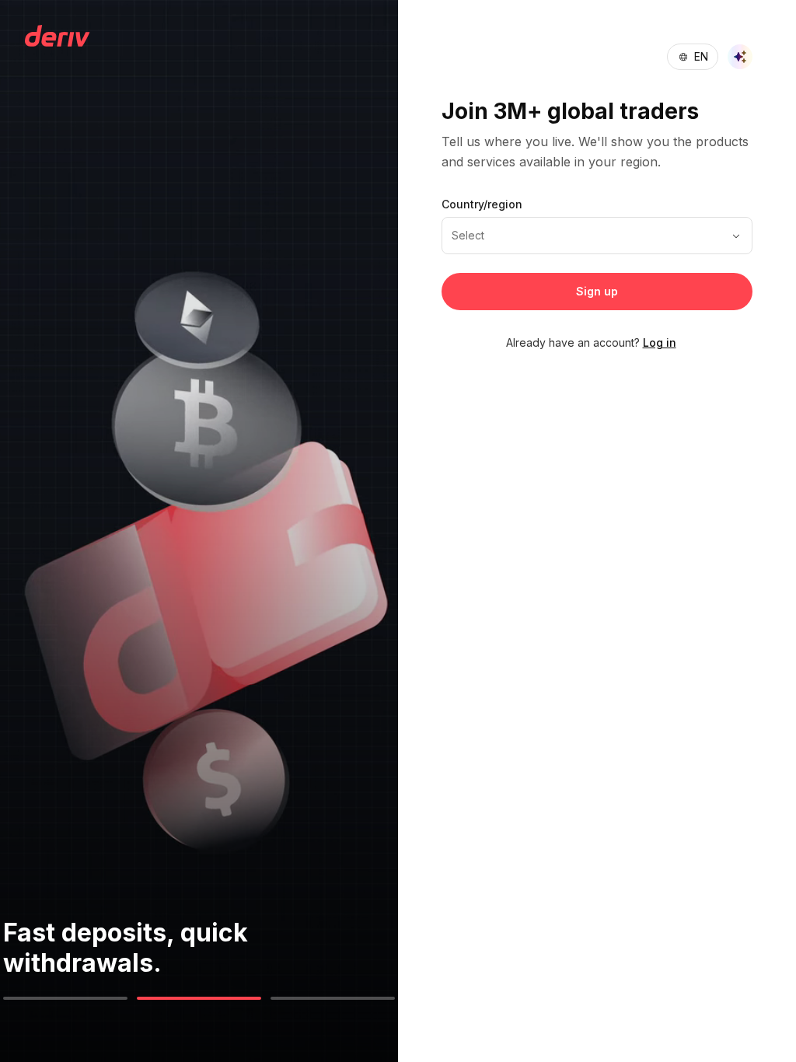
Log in (659, 342)
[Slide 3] (333, 998)
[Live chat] (740, 56)
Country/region (482, 204)
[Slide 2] (199, 998)
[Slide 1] (65, 998)
